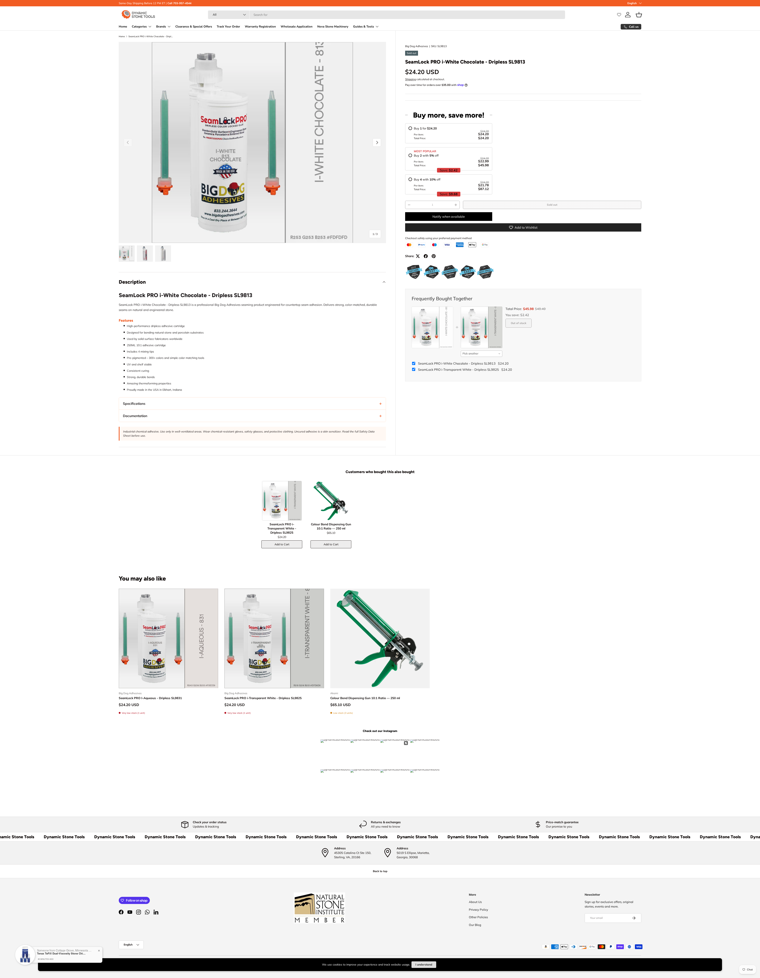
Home (123, 27)
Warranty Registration (260, 27)
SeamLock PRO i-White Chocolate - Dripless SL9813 (150, 36)
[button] (639, 14)
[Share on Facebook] (426, 256)
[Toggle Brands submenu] (169, 26)
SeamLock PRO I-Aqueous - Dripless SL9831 (150, 698)
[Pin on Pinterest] (434, 256)
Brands (161, 27)
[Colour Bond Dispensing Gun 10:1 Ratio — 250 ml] (331, 501)
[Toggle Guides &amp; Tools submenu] (377, 26)
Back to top (380, 871)
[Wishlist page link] (619, 15)
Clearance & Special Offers (193, 27)
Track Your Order (228, 27)
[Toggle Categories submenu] (149, 26)
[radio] (448, 133)
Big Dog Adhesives (416, 46)
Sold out (552, 204)
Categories (139, 27)
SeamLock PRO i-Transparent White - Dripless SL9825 (263, 698)
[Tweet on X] (418, 256)
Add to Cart (282, 544)
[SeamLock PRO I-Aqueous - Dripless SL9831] (168, 638)
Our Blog (475, 925)
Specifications (134, 403)
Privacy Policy (478, 909)
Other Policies (478, 917)
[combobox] (386, 14)
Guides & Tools (363, 27)
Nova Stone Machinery (332, 27)
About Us (475, 902)
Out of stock (518, 323)
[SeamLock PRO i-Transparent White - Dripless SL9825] (281, 501)
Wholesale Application (297, 27)
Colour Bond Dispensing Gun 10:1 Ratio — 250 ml (365, 698)
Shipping (410, 79)
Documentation (135, 416)
